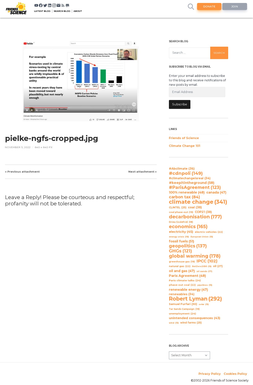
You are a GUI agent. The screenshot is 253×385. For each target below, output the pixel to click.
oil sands (204, 271)
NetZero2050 (201, 266)
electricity (181, 232)
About (78, 11)
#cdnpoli (186, 173)
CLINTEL (177, 207)
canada (216, 192)
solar (204, 304)
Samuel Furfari (183, 304)
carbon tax (184, 197)
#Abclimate (182, 168)
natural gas (179, 266)
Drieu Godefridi (181, 222)
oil (218, 266)
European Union (202, 237)
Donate (209, 6)
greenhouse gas (182, 261)
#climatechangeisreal (190, 178)
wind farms (191, 322)
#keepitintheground (191, 183)
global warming (195, 256)
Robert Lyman (195, 298)
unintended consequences (194, 318)
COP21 (203, 212)
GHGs (180, 251)
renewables (181, 294)
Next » (142, 171)
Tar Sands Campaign (184, 309)
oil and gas (182, 271)
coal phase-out (181, 212)
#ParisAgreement (195, 187)
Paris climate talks (185, 280)
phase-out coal (182, 285)
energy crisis (179, 236)
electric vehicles (209, 232)
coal (195, 207)
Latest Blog (42, 11)
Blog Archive (179, 345)
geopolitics (188, 246)
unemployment (182, 313)
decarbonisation (195, 216)
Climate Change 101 (184, 146)
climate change (198, 202)
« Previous (22, 171)
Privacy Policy (210, 374)
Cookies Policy (235, 374)
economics (188, 226)
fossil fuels (181, 241)
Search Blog (62, 11)
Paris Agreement (187, 276)
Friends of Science (184, 138)
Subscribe (179, 104)
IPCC (207, 261)
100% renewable (187, 192)
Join (234, 6)
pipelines (204, 285)
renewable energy (188, 289)
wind (174, 323)
